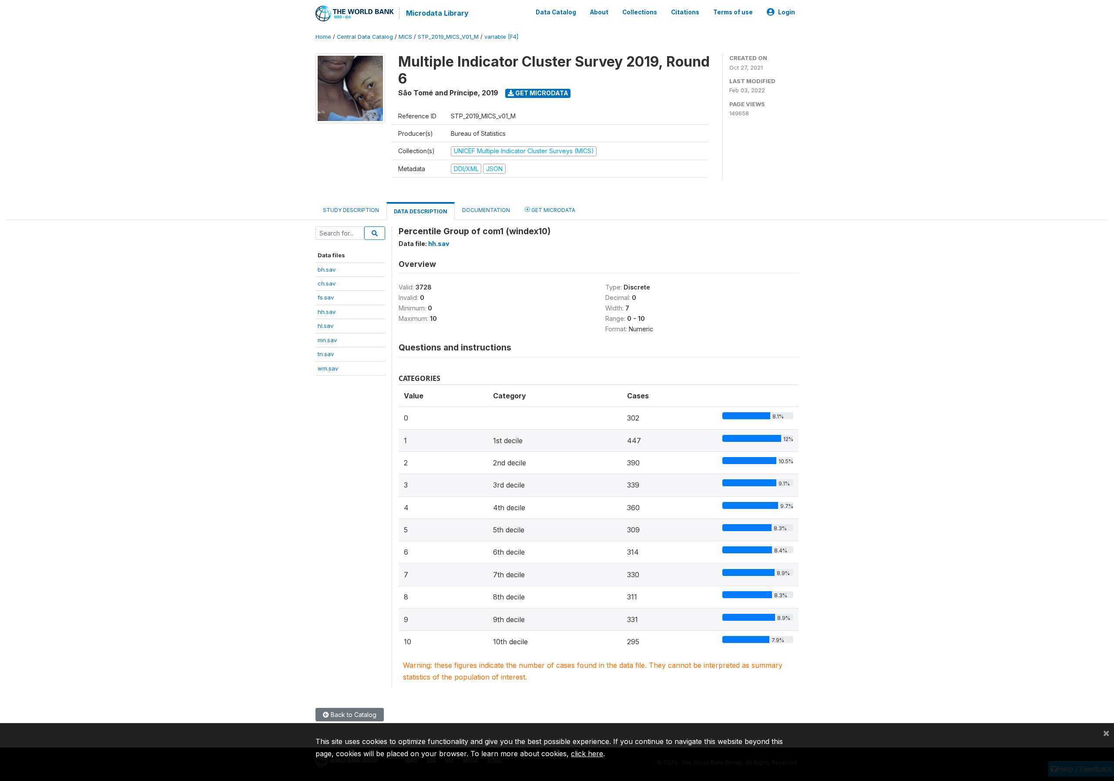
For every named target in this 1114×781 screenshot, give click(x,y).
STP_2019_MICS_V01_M (448, 37)
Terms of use (733, 12)
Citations (685, 12)
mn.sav (327, 340)
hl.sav (325, 325)
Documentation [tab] (486, 210)
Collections (639, 12)
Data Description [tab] (420, 211)
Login (786, 12)
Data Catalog (556, 12)
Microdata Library (437, 13)
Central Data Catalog (365, 37)
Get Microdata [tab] (552, 210)
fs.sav (326, 297)
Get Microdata (541, 93)
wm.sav (328, 368)
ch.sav (327, 283)
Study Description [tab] (351, 210)
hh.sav (327, 311)
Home (323, 37)
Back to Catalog (352, 714)
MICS (405, 37)
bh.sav (327, 269)
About (599, 12)
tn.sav (326, 353)
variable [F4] (501, 37)
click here (587, 753)
